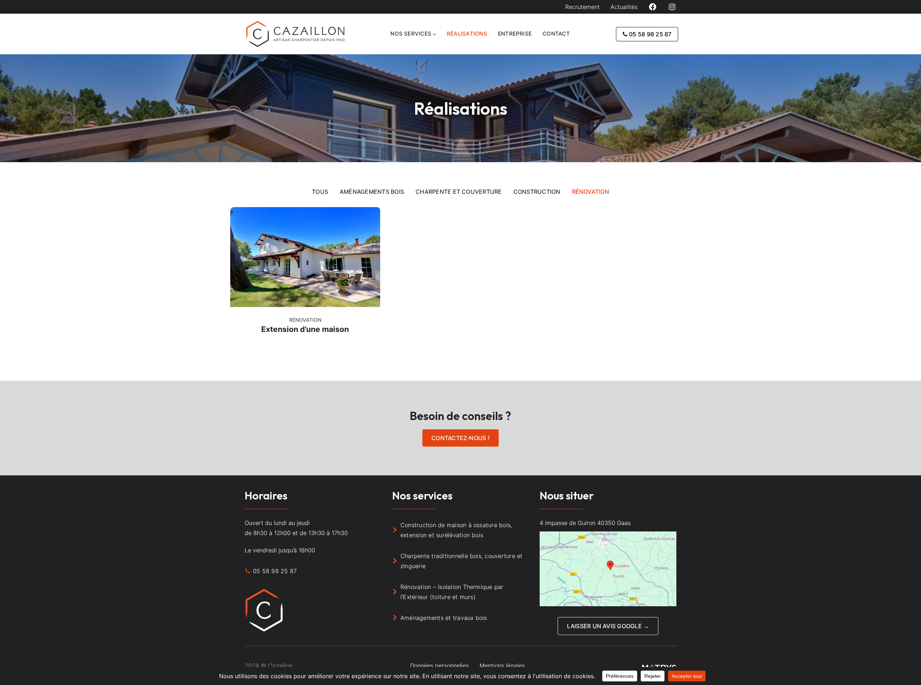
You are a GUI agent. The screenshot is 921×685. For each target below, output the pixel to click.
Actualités (624, 6)
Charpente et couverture (459, 191)
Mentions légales (502, 665)
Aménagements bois (372, 191)
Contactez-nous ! (460, 438)
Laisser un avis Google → (608, 626)
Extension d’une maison (305, 329)
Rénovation (590, 191)
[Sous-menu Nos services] (434, 34)
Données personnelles (439, 665)
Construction (537, 191)
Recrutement (582, 6)
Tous (320, 191)
